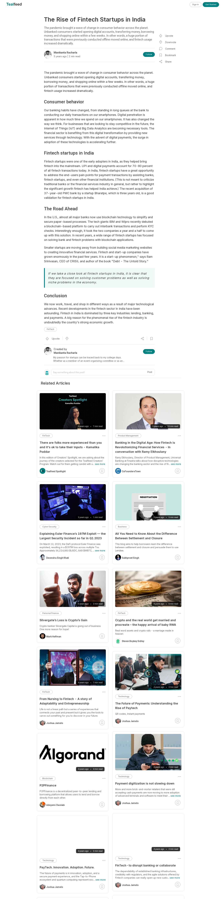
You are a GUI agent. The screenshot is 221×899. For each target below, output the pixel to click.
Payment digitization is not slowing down (144, 783)
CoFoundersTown (131, 471)
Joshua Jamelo (130, 721)
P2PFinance (48, 785)
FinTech (50, 329)
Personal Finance (50, 613)
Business (122, 526)
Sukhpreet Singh (130, 558)
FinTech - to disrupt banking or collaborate (145, 865)
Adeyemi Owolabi (55, 805)
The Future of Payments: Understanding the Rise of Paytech (146, 706)
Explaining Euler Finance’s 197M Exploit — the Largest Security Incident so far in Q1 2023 (73, 536)
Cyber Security (49, 526)
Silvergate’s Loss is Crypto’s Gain (63, 620)
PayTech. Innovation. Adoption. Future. (67, 867)
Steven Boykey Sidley (133, 641)
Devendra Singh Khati (57, 558)
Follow (149, 54)
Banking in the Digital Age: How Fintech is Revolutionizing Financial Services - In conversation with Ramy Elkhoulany (145, 447)
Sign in (195, 4)
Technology (123, 696)
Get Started (210, 4)
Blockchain (47, 778)
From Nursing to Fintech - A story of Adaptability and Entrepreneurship (66, 701)
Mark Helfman (53, 636)
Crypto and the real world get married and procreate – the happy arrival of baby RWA (145, 622)
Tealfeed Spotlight (56, 471)
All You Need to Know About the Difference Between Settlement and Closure (146, 536)
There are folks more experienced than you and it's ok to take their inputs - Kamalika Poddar (71, 447)
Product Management (128, 435)
